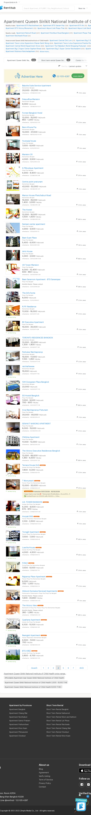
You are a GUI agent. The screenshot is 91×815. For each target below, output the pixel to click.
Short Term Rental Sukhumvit (58, 712)
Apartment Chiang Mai (18, 712)
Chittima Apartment (30, 436)
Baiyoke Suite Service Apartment (36, 85)
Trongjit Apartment (30, 531)
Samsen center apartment (33, 223)
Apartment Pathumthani (19, 724)
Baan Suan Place (29, 237)
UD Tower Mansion (30, 264)
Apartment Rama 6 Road (26, 32)
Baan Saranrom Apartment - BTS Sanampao (41, 279)
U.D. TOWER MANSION (32, 501)
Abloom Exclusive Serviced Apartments (39, 590)
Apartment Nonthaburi (18, 716)
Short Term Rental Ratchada (57, 724)
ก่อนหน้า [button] (34, 667)
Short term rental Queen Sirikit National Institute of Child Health (56, 60)
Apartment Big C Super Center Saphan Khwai (23, 48)
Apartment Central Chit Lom (61, 40)
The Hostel (27, 209)
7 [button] (73, 667)
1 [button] (43, 667)
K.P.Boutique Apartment (32, 167)
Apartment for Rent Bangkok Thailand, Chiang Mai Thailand (11, 8)
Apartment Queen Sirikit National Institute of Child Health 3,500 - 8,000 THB (36, 682)
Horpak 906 (27, 516)
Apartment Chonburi (17, 735)
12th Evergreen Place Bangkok (35, 381)
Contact (42, 786)
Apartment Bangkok (17, 709)
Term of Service (46, 779)
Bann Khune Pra (29, 127)
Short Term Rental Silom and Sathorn (61, 716)
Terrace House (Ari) (30, 464)
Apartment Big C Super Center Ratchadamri (63, 48)
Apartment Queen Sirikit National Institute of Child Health (22, 60)
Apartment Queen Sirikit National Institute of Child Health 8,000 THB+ (33, 686)
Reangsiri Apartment (31, 635)
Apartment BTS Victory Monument (19, 27)
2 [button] (48, 667)
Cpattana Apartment (31, 619)
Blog (41, 768)
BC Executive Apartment (33, 321)
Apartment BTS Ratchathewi (27, 25)
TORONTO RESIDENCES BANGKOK (37, 337)
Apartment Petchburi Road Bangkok (55, 32)
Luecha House (28, 547)
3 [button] (53, 667)
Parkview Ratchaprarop (32, 351)
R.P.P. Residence (29, 306)
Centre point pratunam (32, 181)
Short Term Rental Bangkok (57, 709)
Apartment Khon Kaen (18, 727)
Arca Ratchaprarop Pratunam (35, 409)
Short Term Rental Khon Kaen (58, 735)
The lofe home (28, 292)
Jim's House (27, 251)
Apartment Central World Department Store (23, 45)
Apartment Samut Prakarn (19, 720)
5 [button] (63, 667)
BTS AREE (26, 650)
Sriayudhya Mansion (31, 99)
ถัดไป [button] (82, 667)
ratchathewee (28, 366)
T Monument (28, 480)
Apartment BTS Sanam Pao (54, 25)
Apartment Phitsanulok (18, 731)
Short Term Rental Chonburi (57, 731)
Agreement (44, 772)
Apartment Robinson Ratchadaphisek (20, 51)
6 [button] (68, 667)
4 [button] (58, 667)
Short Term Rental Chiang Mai (58, 727)
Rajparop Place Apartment (34, 576)
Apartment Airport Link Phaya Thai (50, 27)
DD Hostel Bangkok (30, 395)
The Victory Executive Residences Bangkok (41, 450)
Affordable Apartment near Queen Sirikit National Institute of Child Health (34, 677)
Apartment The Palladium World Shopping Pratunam (66, 45)
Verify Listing (44, 775)
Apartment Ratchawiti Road (16, 35)
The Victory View (29, 605)
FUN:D (25, 562)
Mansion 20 (27, 154)
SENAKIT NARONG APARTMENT (36, 423)
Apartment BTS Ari (76, 25)
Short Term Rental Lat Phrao (57, 720)
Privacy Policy (45, 783)
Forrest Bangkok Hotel (32, 112)
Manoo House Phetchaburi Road (36, 195)
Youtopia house (29, 140)
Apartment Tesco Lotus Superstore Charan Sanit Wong (27, 42)
